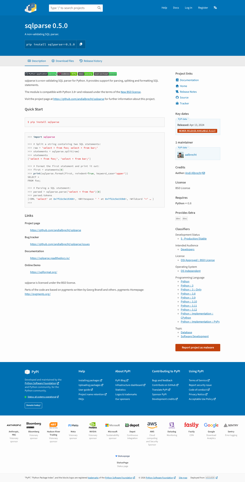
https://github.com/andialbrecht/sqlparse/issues (60, 244)
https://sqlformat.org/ (43, 272)
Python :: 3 (187, 286)
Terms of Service (198, 380)
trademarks (93, 477)
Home (183, 86)
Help (164, 8)
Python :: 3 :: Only (191, 290)
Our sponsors (122, 399)
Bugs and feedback (162, 380)
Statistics (120, 390)
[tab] (37, 61)
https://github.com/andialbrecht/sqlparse (78, 99)
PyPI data (182, 119)
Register (203, 8)
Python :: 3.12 (189, 310)
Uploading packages (89, 385)
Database (186, 332)
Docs (176, 8)
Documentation (189, 80)
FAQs (81, 399)
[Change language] (215, 7)
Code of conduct (198, 390)
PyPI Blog (120, 380)
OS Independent (191, 271)
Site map (183, 477)
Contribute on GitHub (164, 385)
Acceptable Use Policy (201, 399)
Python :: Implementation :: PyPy (200, 322)
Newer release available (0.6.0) (197, 130)
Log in (188, 8)
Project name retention (91, 394)
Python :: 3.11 (189, 306)
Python (185, 281)
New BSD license (131, 92)
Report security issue (200, 385)
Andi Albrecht (193, 173)
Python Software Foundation (40, 383)
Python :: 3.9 (188, 298)
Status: (42, 396)
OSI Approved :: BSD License (198, 260)
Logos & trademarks (126, 394)
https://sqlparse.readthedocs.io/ (50, 258)
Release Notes (188, 92)
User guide (84, 390)
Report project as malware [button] (198, 347)
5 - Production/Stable (194, 239)
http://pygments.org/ (38, 294)
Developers (187, 249)
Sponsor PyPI (159, 394)
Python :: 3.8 (188, 294)
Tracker (184, 103)
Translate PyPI (160, 390)
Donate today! (33, 405)
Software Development (195, 336)
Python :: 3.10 (189, 302)
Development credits (163, 399)
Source (184, 98)
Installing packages (89, 380)
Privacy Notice (197, 394)
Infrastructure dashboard (129, 385)
